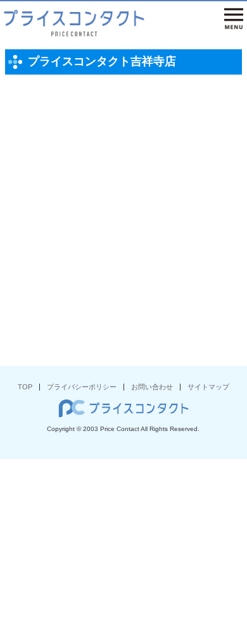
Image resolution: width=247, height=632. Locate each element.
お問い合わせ (152, 387)
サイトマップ (208, 387)
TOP (25, 387)
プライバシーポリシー (82, 387)
